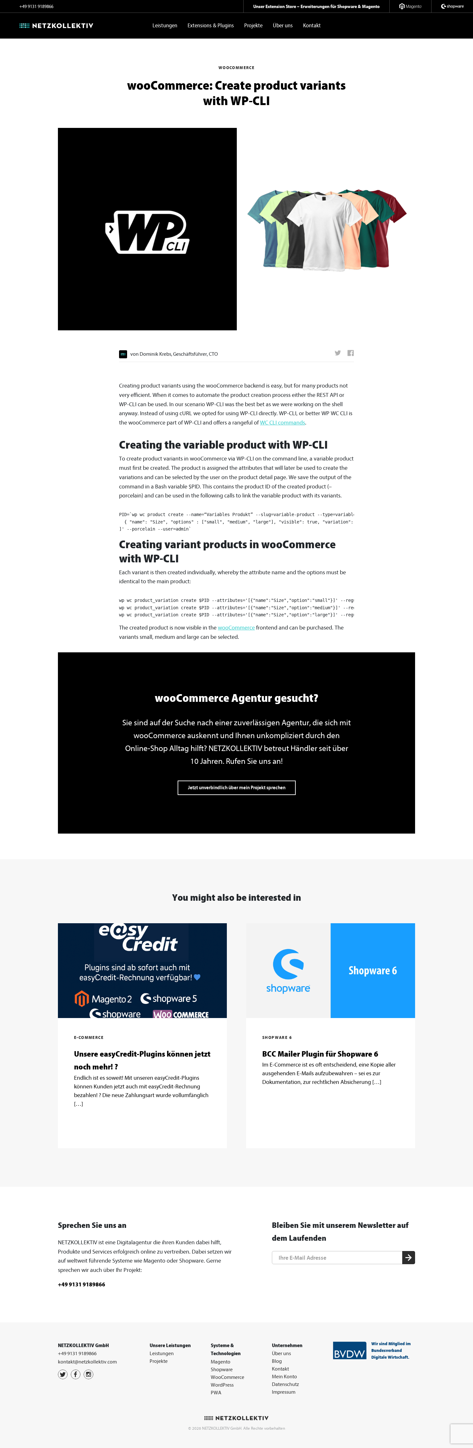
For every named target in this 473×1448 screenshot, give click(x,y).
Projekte (253, 25)
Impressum (283, 1392)
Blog (277, 1361)
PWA (216, 1393)
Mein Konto (284, 1377)
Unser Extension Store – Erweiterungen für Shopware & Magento (316, 6)
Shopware (222, 1369)
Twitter (63, 1374)
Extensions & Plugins (211, 25)
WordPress (222, 1385)
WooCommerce (227, 1377)
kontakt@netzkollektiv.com (87, 1362)
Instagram (88, 1374)
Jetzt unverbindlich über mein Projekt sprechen (236, 788)
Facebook (75, 1374)
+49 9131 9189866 (36, 6)
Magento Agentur (410, 6)
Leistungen (165, 25)
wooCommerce (236, 627)
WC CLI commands (282, 422)
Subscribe (408, 1258)
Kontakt (312, 25)
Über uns (283, 25)
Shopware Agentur (452, 6)
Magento (220, 1362)
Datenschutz (285, 1384)
